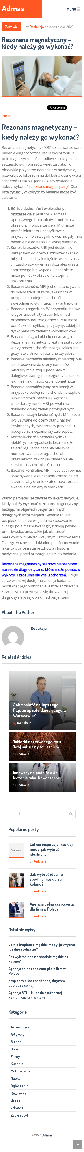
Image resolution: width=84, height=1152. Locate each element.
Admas (13, 8)
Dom (14, 1049)
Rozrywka (18, 1093)
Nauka (15, 1078)
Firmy (15, 1056)
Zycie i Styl (19, 1115)
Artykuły (17, 1034)
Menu (71, 9)
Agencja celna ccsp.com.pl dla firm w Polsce (52, 906)
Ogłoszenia (19, 1086)
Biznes (16, 1041)
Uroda (15, 1100)
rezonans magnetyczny (48, 186)
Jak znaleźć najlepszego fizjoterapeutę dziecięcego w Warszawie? (40, 710)
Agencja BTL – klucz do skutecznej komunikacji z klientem (35, 995)
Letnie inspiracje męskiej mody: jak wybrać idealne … (51, 849)
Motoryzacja (20, 1071)
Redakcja (37, 27)
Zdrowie (11, 27)
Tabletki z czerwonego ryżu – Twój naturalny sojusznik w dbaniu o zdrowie (38, 746)
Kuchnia (17, 1064)
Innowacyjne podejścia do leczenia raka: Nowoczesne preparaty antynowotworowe (38, 777)
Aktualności (20, 1027)
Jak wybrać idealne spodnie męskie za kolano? (46, 879)
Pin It (6, 115)
